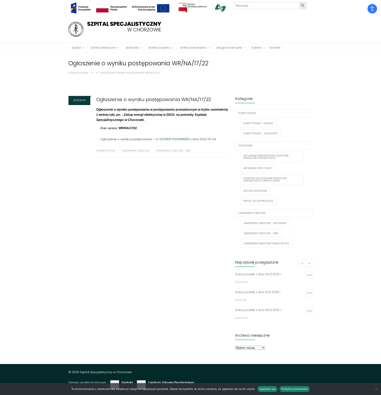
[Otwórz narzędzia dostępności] (372, 9)
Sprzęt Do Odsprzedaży (258, 201)
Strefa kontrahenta (193, 48)
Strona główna (78, 72)
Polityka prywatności (294, 388)
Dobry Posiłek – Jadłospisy (260, 133)
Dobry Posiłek (247, 113)
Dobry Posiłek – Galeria (258, 123)
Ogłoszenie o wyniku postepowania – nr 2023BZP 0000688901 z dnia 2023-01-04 (158, 139)
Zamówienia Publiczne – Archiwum (264, 223)
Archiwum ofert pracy (257, 168)
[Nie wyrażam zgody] (376, 389)
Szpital (76, 48)
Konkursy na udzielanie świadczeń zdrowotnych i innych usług (265, 179)
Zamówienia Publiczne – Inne (260, 233)
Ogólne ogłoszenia (255, 190)
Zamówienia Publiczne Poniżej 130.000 (266, 243)
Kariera (257, 48)
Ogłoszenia (245, 145)
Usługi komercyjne (229, 48)
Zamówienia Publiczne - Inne (173, 150)
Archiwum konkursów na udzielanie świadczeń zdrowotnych (266, 157)
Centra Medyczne (102, 48)
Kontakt (275, 48)
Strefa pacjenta (159, 48)
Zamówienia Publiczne (135, 150)
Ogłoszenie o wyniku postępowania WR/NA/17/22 (153, 99)
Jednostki (132, 48)
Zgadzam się (267, 388)
